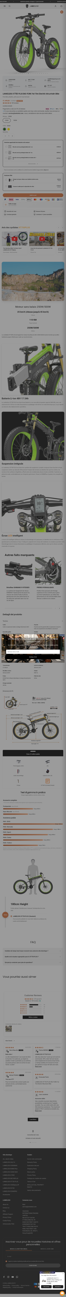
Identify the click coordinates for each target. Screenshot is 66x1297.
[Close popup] (63, 1274)
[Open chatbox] (62, 1293)
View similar (46, 1286)
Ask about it (58, 1286)
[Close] (62, 636)
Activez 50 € (33, 657)
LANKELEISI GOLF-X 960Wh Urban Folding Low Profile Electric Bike (54, 1279)
